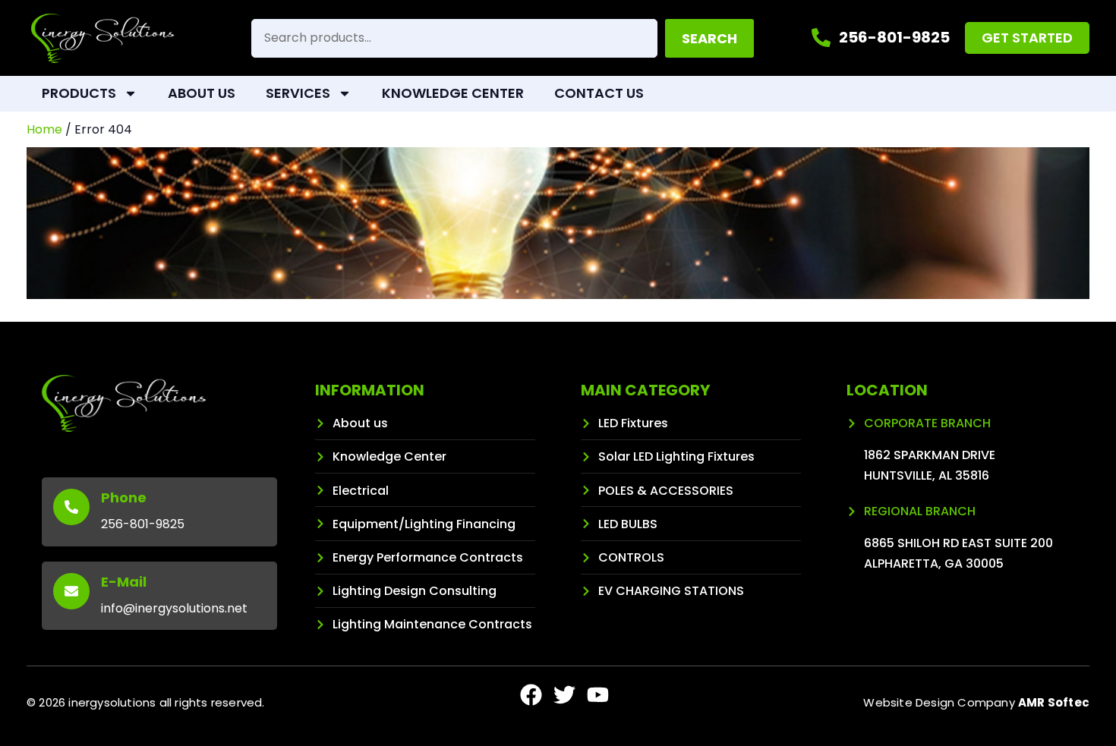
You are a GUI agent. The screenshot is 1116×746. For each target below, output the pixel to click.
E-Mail (124, 581)
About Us (201, 92)
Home (44, 129)
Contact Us (599, 92)
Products (79, 92)
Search (709, 38)
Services (298, 92)
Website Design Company (976, 702)
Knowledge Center (453, 92)
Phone (124, 497)
